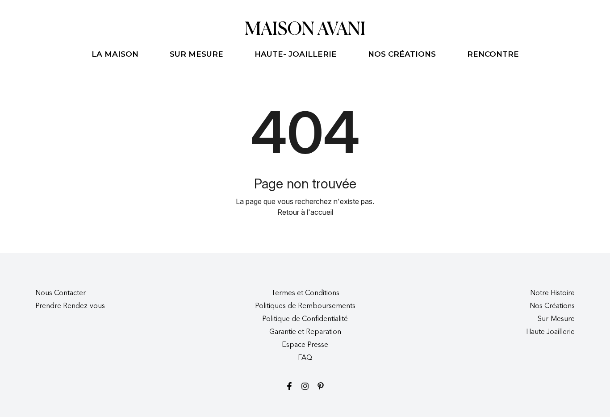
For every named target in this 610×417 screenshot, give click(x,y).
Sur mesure (196, 54)
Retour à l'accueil (305, 212)
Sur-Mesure (556, 319)
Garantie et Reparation (305, 332)
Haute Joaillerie (550, 332)
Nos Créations (552, 306)
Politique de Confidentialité (305, 319)
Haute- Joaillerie (296, 54)
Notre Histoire (552, 293)
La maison (115, 54)
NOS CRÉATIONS (402, 54)
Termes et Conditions (305, 293)
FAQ (305, 358)
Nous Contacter (60, 293)
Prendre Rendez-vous (70, 306)
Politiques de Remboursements (305, 306)
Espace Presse (305, 345)
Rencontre (493, 54)
